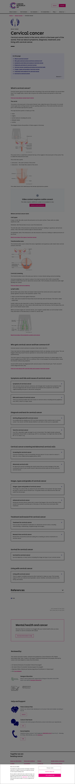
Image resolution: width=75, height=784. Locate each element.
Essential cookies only (49, 771)
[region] (37, 774)
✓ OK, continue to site (49, 775)
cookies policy (24, 776)
